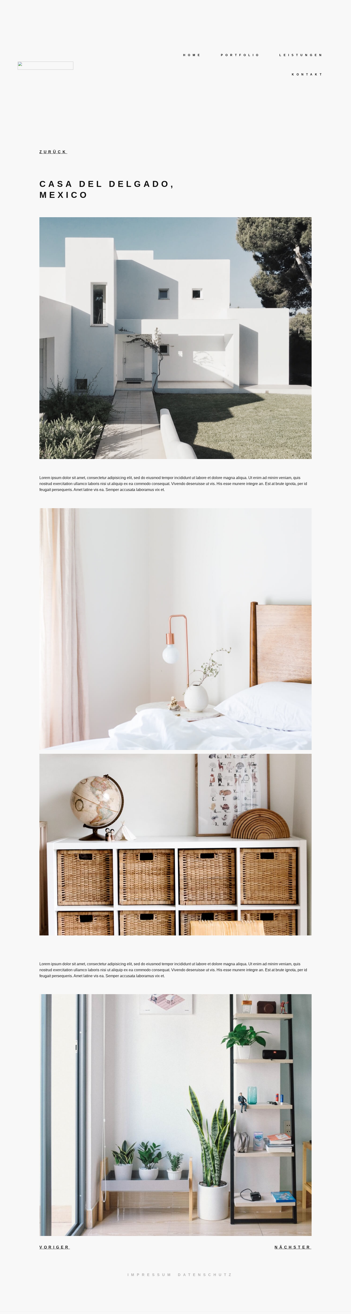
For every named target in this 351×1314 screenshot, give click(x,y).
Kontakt (308, 74)
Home (192, 55)
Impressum (150, 1275)
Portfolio (241, 55)
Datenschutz (206, 1275)
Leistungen (301, 55)
